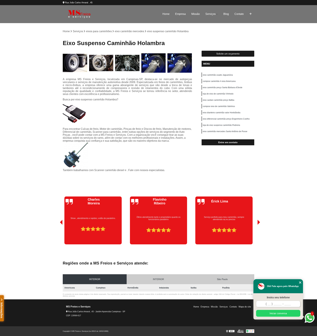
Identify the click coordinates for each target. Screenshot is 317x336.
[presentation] (57, 235)
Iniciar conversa (278, 313)
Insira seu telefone (278, 297)
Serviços (210, 14)
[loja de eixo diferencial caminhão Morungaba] (101, 63)
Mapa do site (245, 306)
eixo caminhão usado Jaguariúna (218, 75)
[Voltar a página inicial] (79, 14)
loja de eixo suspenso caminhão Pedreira (221, 125)
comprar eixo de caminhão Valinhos (219, 106)
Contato (239, 14)
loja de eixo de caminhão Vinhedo (218, 94)
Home (166, 14)
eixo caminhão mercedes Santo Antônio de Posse (225, 131)
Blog (226, 14)
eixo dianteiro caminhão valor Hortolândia (221, 112)
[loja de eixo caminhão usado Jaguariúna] (75, 63)
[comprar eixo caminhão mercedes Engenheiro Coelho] (127, 63)
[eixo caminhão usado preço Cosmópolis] (179, 63)
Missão (195, 14)
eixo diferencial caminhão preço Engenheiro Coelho (226, 119)
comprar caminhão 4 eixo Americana (219, 81)
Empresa (180, 14)
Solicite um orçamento (228, 53)
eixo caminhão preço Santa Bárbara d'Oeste (222, 87)
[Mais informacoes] (250, 14)
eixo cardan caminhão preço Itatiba (218, 100)
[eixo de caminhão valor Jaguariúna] (153, 63)
